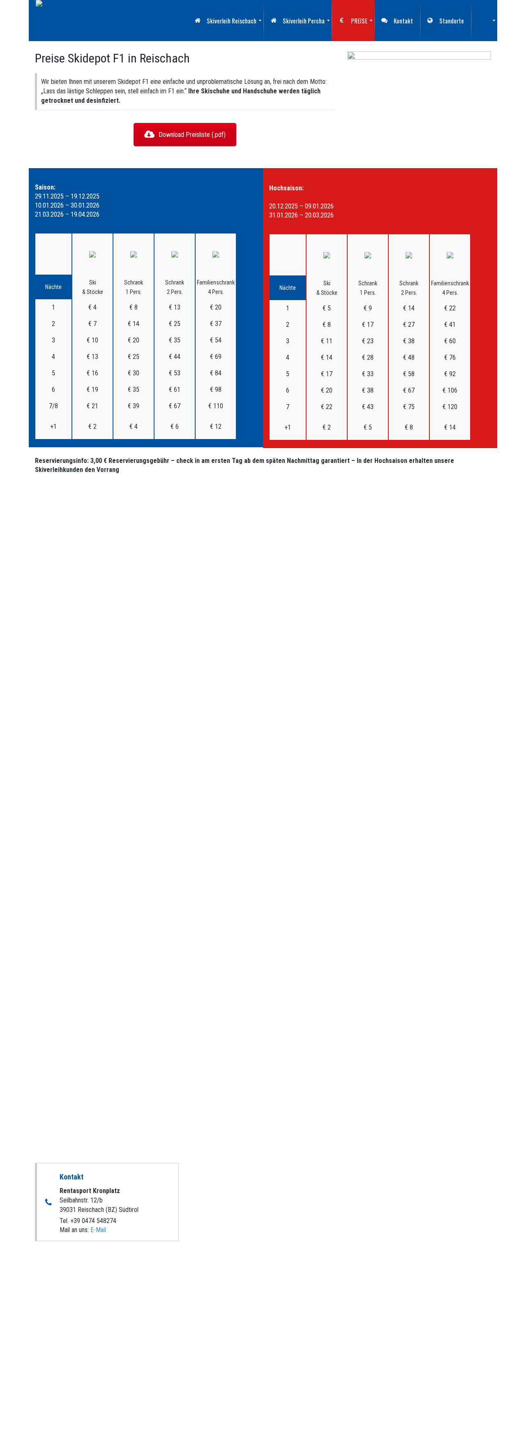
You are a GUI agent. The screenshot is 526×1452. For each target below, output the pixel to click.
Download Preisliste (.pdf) (192, 135)
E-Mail (98, 1230)
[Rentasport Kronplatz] (39, 20)
